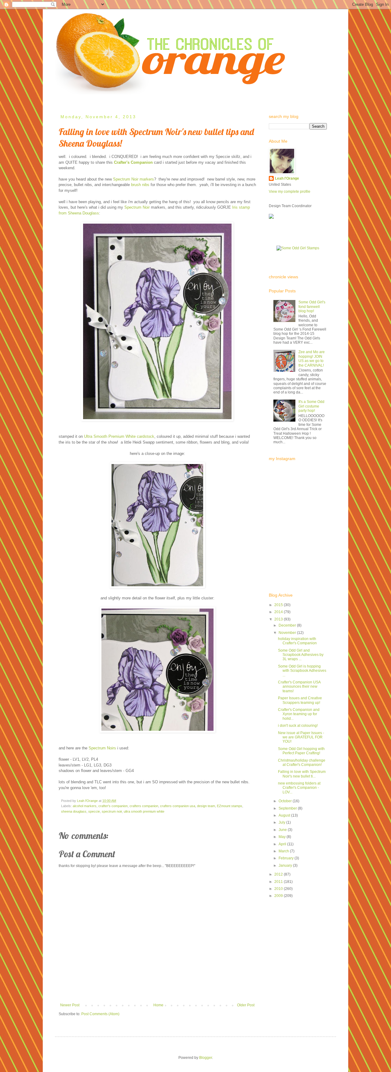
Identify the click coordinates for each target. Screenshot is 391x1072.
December (288, 625)
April (283, 844)
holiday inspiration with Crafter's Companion (297, 641)
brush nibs (140, 184)
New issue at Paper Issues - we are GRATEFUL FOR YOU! (301, 737)
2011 (279, 882)
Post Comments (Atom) (100, 1014)
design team (206, 806)
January (286, 865)
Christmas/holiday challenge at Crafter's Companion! (301, 762)
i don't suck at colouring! (298, 725)
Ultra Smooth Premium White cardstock (119, 436)
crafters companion (144, 806)
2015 (279, 605)
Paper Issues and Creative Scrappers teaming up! (300, 700)
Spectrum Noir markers (133, 179)
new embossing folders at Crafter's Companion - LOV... (299, 787)
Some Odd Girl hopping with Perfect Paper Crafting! (301, 751)
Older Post (245, 1005)
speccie (94, 811)
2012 (279, 874)
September (288, 808)
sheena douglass (73, 811)
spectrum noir (112, 811)
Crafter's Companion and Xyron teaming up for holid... (299, 714)
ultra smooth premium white (144, 811)
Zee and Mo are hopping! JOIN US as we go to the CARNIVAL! (311, 358)
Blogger (205, 1058)
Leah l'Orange (287, 178)
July (282, 822)
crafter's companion (113, 806)
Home (64, 99)
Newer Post (69, 1005)
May (283, 837)
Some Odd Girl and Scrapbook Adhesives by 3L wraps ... (300, 654)
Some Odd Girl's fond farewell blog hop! (311, 306)
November (288, 633)
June (283, 830)
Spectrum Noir (137, 207)
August (285, 815)
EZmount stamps (229, 806)
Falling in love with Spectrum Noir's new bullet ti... (302, 774)
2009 (279, 896)
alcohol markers (85, 806)
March (284, 851)
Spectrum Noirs (102, 748)
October (286, 801)
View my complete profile (289, 191)
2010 (279, 889)
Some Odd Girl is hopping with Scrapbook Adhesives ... (302, 670)
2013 (279, 619)
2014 (279, 612)
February (286, 858)
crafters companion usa (177, 806)
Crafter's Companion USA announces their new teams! (299, 686)
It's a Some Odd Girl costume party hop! (311, 406)
